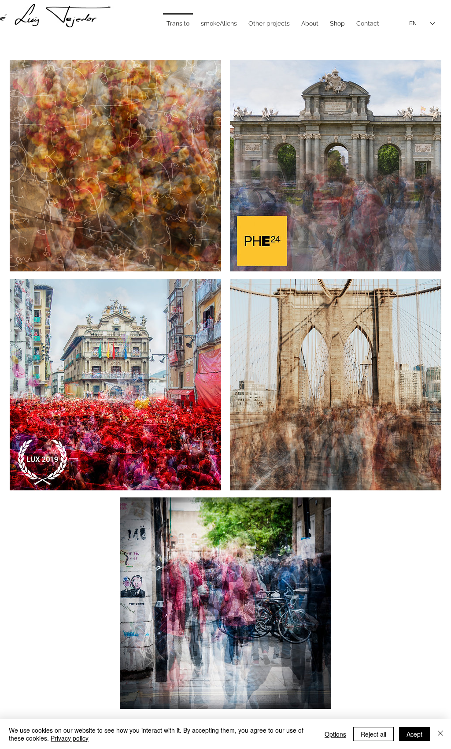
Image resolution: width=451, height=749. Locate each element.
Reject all (373, 734)
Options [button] (335, 734)
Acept (414, 734)
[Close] (440, 734)
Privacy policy (70, 738)
